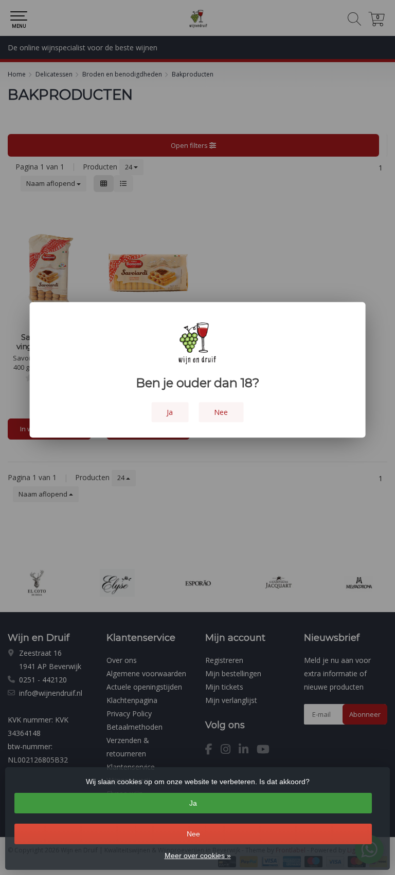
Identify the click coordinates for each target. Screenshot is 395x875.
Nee (193, 834)
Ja (193, 803)
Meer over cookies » (198, 855)
